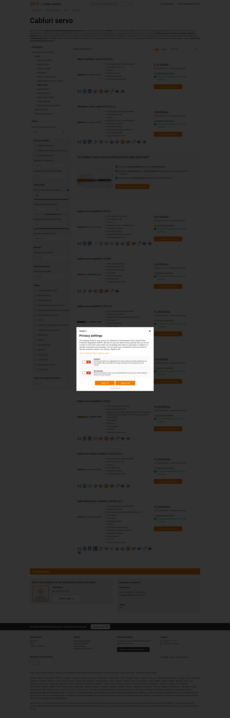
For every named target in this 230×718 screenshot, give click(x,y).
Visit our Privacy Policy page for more (94, 353)
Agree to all (125, 383)
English (82, 331)
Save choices (115, 388)
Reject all (104, 383)
